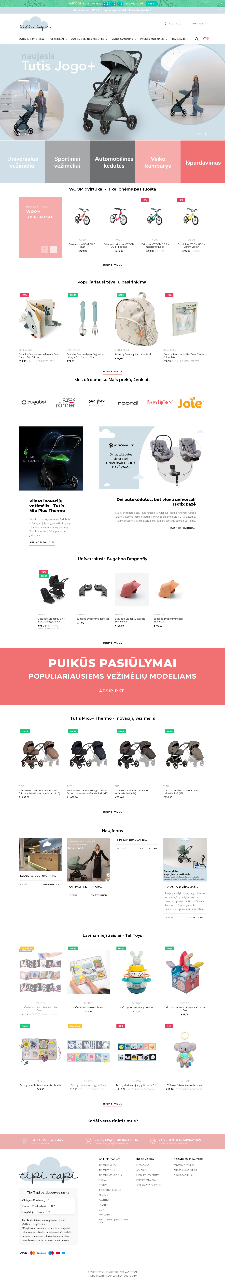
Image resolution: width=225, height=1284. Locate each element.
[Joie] (191, 402)
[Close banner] (221, 3)
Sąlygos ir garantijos (185, 1170)
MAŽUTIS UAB (131, 1272)
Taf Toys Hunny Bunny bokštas (136, 1007)
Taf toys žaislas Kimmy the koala (184, 1085)
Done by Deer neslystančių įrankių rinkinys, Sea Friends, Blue (85, 356)
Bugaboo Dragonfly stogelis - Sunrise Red (130, 620)
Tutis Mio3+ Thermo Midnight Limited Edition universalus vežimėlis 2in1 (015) (87, 792)
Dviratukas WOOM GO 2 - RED (82, 245)
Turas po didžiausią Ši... (181, 886)
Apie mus (103, 1195)
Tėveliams (178, 38)
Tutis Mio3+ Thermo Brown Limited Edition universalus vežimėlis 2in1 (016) (39, 792)
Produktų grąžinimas (147, 1175)
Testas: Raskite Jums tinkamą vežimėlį (113, 1221)
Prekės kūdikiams (152, 38)
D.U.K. (102, 1209)
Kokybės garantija (146, 1180)
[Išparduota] (88, 1050)
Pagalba (103, 1204)
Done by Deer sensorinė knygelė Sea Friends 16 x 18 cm (38, 356)
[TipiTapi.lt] (35, 23)
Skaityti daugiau (51, 884)
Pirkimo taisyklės (183, 1175)
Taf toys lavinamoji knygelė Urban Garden (40, 1009)
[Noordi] (128, 402)
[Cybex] (97, 402)
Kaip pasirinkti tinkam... (85, 886)
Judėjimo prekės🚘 (31, 38)
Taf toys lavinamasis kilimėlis (88, 1007)
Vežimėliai (57, 38)
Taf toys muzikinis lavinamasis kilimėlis (40, 1085)
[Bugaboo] (34, 402)
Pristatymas (142, 1165)
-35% (151, 3)
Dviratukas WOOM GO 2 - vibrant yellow (191, 245)
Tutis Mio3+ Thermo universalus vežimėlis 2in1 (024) (132, 792)
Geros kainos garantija (148, 1185)
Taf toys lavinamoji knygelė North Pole (136, 1085)
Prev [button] (26, 133)
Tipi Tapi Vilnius (106, 1170)
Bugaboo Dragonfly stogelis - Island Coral (169, 620)
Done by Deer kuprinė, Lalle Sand (133, 354)
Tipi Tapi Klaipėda (107, 1165)
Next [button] (198, 133)
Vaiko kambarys (122, 38)
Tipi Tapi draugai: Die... (132, 839)
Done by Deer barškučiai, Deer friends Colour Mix (183, 356)
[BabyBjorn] (159, 402)
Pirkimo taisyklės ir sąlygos (102, 1275)
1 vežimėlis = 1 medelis (110, 1190)
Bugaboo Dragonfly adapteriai (92, 618)
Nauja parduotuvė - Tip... (38, 875)
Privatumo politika (184, 1165)
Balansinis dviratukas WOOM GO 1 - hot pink (118, 245)
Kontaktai (104, 1214)
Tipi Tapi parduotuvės (110, 1175)
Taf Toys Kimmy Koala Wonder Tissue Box (184, 1009)
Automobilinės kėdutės (87, 38)
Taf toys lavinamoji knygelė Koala (88, 1085)
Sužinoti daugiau (42, 542)
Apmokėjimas (142, 1170)
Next (53, 249)
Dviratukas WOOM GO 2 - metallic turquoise (155, 245)
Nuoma (103, 1180)
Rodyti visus (112, 265)
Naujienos (104, 1199)
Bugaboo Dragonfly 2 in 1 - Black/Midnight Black (52, 620)
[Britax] (65, 402)
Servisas (103, 1185)
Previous (44, 249)
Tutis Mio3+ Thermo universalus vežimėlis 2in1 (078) (180, 792)
